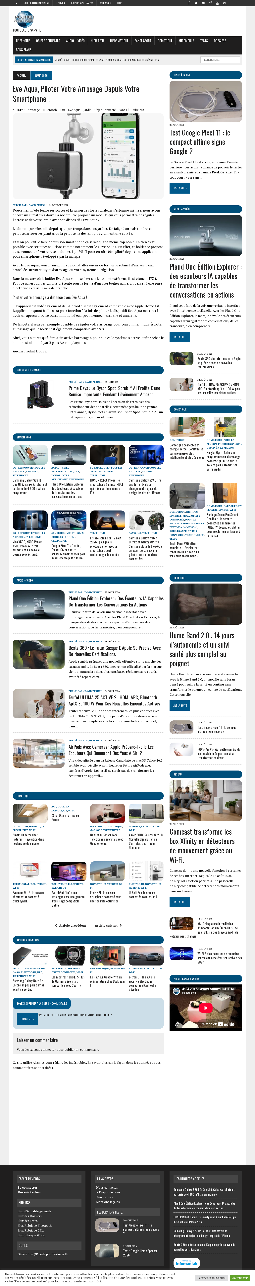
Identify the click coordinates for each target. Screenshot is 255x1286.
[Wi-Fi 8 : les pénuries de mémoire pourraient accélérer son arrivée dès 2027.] (181, 958)
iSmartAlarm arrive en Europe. (65, 817)
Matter (224, 509)
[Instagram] (203, 2)
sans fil (124, 110)
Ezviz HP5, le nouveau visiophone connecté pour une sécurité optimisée (105, 896)
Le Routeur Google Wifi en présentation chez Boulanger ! (107, 981)
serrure (112, 883)
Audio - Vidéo (60, 467)
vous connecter (44, 1049)
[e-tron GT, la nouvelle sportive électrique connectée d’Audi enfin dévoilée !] (146, 963)
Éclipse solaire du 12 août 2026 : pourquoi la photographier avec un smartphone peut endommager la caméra (105, 546)
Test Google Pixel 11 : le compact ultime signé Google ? (200, 141)
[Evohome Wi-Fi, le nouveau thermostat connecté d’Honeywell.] (30, 878)
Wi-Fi (32, 830)
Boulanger (105, 3)
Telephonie (23, 40)
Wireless (138, 110)
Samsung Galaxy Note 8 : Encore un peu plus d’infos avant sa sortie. (28, 985)
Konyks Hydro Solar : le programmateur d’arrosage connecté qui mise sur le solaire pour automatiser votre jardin (223, 461)
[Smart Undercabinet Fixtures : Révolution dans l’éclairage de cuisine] (30, 820)
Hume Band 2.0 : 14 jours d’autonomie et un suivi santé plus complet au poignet (202, 649)
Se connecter (27, 1187)
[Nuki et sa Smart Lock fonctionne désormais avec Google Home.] (107, 820)
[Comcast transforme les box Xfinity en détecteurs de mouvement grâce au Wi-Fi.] (206, 818)
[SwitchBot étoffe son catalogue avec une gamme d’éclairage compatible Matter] (68, 878)
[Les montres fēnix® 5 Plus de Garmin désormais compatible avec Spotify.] (68, 963)
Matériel (175, 515)
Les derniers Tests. (110, 1212)
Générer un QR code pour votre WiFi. (43, 1254)
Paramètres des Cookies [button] (212, 1278)
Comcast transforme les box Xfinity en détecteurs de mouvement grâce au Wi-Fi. (202, 845)
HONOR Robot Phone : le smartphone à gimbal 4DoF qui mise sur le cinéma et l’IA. (106, 486)
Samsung (32, 471)
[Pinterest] (225, 2)
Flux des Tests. (28, 1221)
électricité (20, 830)
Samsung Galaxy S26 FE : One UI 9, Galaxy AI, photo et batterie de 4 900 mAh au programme (30, 486)
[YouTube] (217, 2)
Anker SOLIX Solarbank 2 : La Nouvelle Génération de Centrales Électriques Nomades (146, 841)
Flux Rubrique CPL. (31, 1230)
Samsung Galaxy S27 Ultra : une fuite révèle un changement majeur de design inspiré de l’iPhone (146, 486)
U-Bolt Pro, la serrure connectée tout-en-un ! (143, 894)
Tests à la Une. (182, 75)
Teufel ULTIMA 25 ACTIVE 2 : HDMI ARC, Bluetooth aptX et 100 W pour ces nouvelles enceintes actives (114, 700)
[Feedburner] (232, 2)
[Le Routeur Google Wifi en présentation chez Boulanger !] (107, 963)
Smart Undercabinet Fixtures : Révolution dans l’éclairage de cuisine (28, 839)
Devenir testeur (29, 1192)
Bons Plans (23, 49)
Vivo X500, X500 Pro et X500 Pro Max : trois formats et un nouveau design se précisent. (27, 548)
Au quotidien (60, 806)
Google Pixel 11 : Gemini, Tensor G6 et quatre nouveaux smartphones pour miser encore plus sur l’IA (68, 551)
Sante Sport (142, 40)
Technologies (194, 534)
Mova (186, 515)
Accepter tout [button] (240, 1278)
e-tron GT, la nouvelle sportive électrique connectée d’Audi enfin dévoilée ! (142, 983)
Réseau (178, 774)
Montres (74, 968)
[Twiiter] (196, 2)
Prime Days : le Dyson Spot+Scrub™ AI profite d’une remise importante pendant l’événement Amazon (114, 391)
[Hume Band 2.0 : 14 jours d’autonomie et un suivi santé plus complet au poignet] (206, 622)
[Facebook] (189, 2)
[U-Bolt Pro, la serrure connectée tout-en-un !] (146, 878)
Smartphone (24, 437)
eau (62, 110)
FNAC (119, 3)
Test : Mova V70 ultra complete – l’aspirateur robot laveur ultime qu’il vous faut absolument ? (184, 549)
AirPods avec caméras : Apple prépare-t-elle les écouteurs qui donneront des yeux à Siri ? (111, 749)
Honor (56, 475)
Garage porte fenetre (105, 830)
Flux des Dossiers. (30, 1216)
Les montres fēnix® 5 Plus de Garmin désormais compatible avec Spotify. (68, 981)
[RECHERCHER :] (220, 59)
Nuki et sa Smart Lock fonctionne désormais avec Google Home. (106, 839)
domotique (23, 796)
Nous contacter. (107, 1187)
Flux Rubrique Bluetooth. (35, 1226)
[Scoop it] (239, 2)
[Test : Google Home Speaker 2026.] (107, 1255)
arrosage (33, 110)
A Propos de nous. (108, 1192)
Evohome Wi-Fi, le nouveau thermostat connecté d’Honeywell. (28, 896)
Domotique (165, 40)
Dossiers (220, 40)
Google (70, 536)
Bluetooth (50, 110)
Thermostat (21, 883)
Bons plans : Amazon (82, 3)
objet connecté (105, 110)
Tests (204, 40)
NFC (39, 972)
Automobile (186, 40)
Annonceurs (104, 1197)
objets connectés (48, 40)
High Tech (97, 40)
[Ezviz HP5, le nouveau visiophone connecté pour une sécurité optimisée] (107, 878)
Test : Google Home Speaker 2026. (140, 1252)
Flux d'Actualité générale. (35, 1211)
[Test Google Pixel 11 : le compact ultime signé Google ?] (206, 119)
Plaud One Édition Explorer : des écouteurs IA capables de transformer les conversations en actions (68, 490)
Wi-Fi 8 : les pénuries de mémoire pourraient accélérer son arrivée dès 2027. (219, 957)
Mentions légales (108, 1202)
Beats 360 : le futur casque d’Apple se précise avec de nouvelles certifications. (115, 650)
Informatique (119, 40)
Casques (73, 471)
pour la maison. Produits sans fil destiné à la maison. (224, 443)
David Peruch (37, 205)
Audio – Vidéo (75, 40)
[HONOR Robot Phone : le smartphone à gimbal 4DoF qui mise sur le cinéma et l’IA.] (107, 462)
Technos (60, 3)
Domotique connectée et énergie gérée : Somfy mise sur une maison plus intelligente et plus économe (187, 451)
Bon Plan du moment (29, 370)
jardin (87, 110)
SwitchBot (58, 887)
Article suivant (106, 925)
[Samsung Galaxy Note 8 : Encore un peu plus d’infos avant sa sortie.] (30, 963)
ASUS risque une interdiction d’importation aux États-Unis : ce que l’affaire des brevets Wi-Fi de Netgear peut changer (204, 930)
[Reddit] (210, 2)
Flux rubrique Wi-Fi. (31, 1235)
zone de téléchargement (36, 3)
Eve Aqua (74, 110)
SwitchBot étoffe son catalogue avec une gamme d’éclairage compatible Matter (67, 898)
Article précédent (72, 925)
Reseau (115, 968)
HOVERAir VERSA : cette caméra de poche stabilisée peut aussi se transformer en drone (218, 753)
